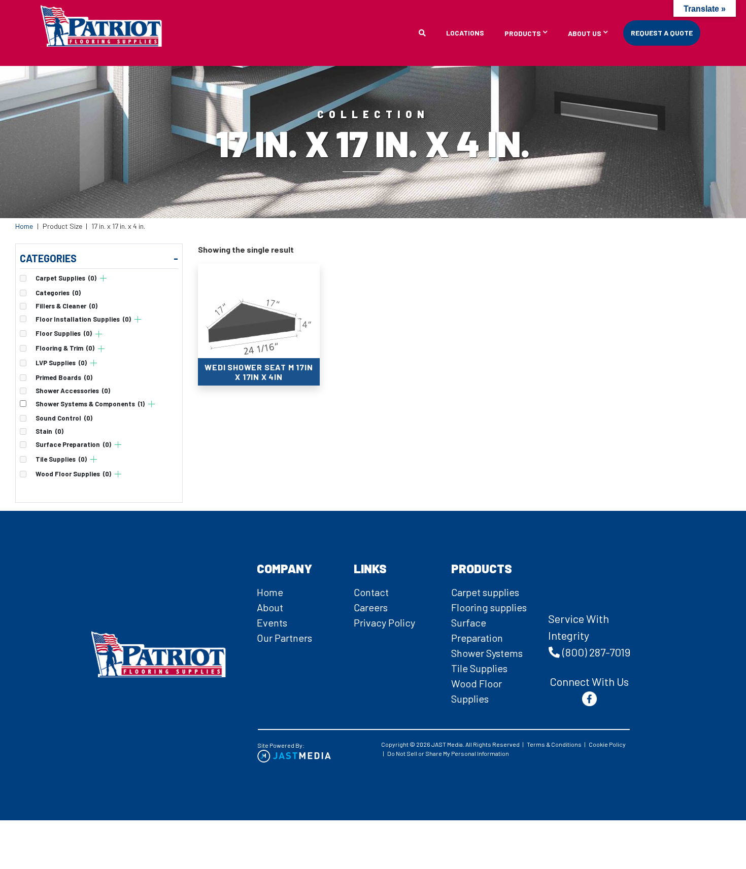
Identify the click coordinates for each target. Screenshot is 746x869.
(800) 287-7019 (596, 651)
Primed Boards (64, 377)
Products (522, 33)
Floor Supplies (64, 333)
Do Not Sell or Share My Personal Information (448, 753)
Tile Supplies (61, 459)
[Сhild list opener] (103, 278)
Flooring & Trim (65, 348)
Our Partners (284, 638)
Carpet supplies (485, 592)
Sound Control (64, 418)
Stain (49, 431)
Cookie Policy (607, 744)
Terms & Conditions (554, 744)
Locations (465, 32)
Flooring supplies (489, 607)
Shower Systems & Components (90, 404)
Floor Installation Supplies (83, 319)
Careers (371, 607)
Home (24, 226)
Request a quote (662, 32)
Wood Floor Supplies (73, 474)
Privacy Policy (384, 622)
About (270, 607)
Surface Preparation (73, 444)
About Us (584, 33)
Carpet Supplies (66, 278)
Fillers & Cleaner (66, 306)
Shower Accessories (73, 391)
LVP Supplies (61, 363)
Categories (58, 293)
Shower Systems (487, 653)
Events (272, 622)
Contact (371, 592)
